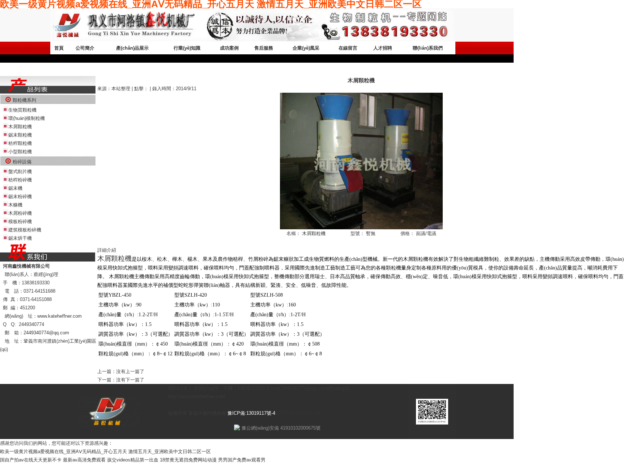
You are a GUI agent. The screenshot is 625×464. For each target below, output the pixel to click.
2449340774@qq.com (46, 332)
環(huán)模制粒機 (26, 118)
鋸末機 (15, 188)
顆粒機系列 (24, 100)
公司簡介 (85, 48)
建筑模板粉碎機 (24, 230)
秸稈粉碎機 (20, 180)
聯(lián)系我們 (428, 48)
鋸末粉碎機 (20, 196)
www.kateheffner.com (59, 316)
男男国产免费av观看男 (241, 460)
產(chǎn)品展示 (132, 48)
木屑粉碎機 (20, 213)
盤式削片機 (20, 171)
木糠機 (15, 205)
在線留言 (348, 48)
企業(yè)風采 (306, 48)
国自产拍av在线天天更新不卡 (30, 460)
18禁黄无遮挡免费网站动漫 (188, 460)
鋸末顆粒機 (20, 135)
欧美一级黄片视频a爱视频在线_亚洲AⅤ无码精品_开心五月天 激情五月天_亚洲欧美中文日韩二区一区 (105, 451)
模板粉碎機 (20, 221)
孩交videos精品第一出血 (132, 460)
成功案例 (229, 48)
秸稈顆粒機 (20, 143)
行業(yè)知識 (187, 48)
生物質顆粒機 (22, 110)
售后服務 (263, 48)
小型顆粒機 (20, 151)
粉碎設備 (22, 161)
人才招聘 (382, 48)
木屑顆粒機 (20, 126)
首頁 (59, 48)
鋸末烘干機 (20, 238)
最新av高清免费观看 (84, 460)
